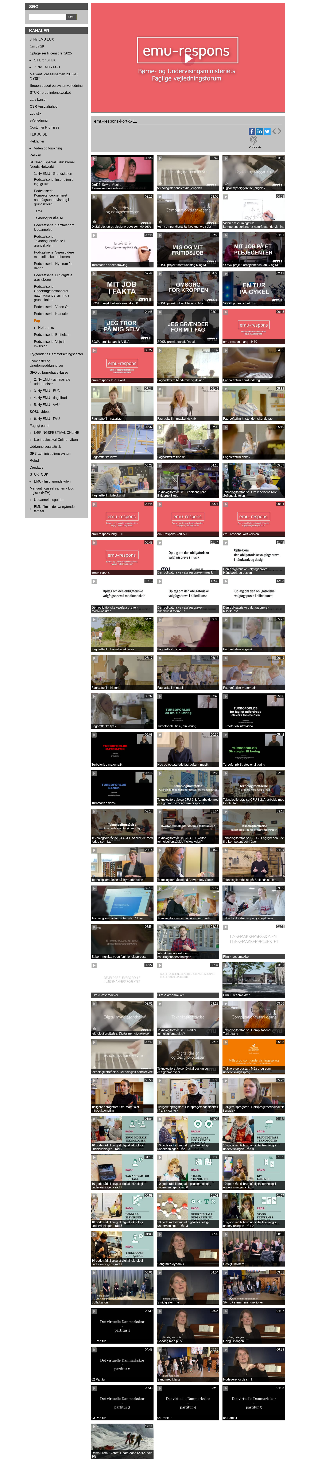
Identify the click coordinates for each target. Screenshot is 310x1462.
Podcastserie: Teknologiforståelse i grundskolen (49, 241)
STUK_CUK (39, 474)
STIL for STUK (45, 60)
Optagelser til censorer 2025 (51, 53)
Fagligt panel (39, 425)
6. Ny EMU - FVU (47, 418)
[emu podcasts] (254, 140)
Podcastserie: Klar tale (51, 314)
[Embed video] (276, 131)
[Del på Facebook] (252, 133)
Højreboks (46, 328)
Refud (34, 460)
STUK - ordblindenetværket (50, 92)
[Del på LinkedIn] (259, 133)
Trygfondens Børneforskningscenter (56, 354)
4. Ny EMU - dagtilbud (50, 398)
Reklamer (37, 141)
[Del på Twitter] (267, 133)
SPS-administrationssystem (50, 453)
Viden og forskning (48, 148)
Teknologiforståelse (48, 218)
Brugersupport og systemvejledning (56, 85)
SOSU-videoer (41, 412)
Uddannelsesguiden (49, 500)
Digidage (36, 467)
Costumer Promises (44, 127)
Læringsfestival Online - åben (56, 439)
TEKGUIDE (38, 134)
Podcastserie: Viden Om (52, 307)
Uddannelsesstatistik (45, 446)
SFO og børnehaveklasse (49, 372)
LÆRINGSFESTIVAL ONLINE (56, 432)
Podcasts (255, 147)
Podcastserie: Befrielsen (52, 334)
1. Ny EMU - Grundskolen (53, 173)
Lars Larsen (38, 99)
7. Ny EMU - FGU (47, 67)
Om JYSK (37, 46)
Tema (38, 211)
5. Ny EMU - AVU (47, 405)
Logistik (35, 113)
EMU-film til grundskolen (52, 481)
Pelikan (35, 155)
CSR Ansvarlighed (44, 106)
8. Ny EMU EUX (42, 39)
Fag (37, 321)
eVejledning (39, 120)
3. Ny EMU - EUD (47, 391)
